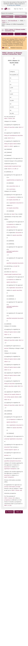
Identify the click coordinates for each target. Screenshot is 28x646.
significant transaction (10, 468)
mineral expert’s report (10, 449)
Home (4, 20)
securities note (14, 186)
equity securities (11, 227)
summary (12, 189)
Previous (10, 511)
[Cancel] (26, 37)
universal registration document (12, 252)
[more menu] (26, 8)
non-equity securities (12, 199)
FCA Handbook (13, 20)
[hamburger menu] (2, 9)
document (18, 232)
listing (6, 127)
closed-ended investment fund (12, 166)
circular (16, 266)
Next (17, 511)
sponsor (6, 348)
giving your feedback (14, 5)
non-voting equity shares (11, 396)
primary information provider (12, 486)
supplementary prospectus (14, 180)
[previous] (7, 34)
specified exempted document (15, 263)
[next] (20, 34)
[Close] (25, 1)
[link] (7, 9)
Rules (6, 47)
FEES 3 (4, 22)
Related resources (16, 47)
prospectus (12, 197)
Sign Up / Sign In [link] (18, 8)
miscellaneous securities (16, 135)
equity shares (13, 143)
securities (12, 127)
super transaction (9, 477)
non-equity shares (14, 394)
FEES (22, 20)
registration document (16, 202)
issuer (13, 214)
